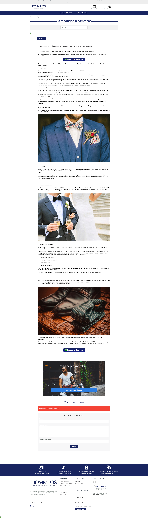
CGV (61, 488)
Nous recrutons (79, 497)
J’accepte (79, 3)
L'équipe (77, 495)
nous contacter (112, 473)
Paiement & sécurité (65, 485)
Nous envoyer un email (102, 481)
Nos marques (63, 494)
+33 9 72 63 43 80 (101, 487)
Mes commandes (79, 483)
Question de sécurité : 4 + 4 (46, 439)
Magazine (82, 13)
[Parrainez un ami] (94, 6)
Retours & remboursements (66, 483)
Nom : (41, 419)
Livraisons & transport (65, 481)
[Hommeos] (38, 7)
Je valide (80, 509)
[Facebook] (31, 505)
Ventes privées (65, 13)
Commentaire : (43, 425)
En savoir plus (70, 3)
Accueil (32, 17)
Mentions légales (64, 492)
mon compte (96, 494)
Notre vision (78, 492)
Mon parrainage (79, 485)
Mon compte (79, 479)
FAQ (61, 490)
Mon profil (77, 481)
